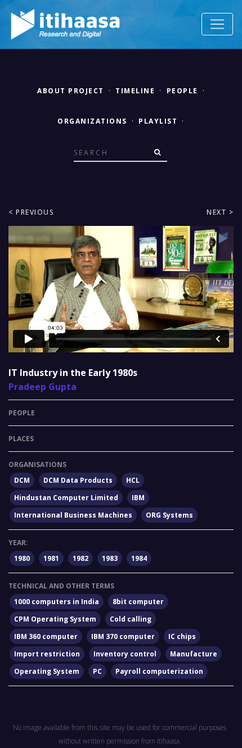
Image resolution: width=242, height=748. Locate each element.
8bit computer (138, 601)
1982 (80, 558)
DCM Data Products (78, 480)
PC (97, 671)
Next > (220, 212)
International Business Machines (73, 515)
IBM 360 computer (46, 636)
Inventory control (124, 654)
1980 (22, 558)
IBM (138, 497)
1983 (110, 558)
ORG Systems (169, 515)
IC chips (182, 636)
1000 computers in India (56, 601)
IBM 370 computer (123, 636)
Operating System (46, 671)
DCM (22, 480)
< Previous (30, 212)
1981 (51, 558)
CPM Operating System (55, 619)
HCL (133, 480)
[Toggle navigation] (217, 24)
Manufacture (193, 654)
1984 (139, 558)
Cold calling (130, 619)
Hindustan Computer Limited (66, 497)
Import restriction (47, 654)
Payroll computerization (159, 671)
